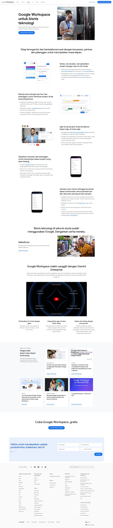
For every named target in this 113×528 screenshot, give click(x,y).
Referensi (43, 2)
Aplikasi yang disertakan (25, 474)
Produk (23, 2)
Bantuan (58, 522)
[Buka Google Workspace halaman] (8, 2)
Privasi (28, 522)
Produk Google (51, 522)
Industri (28, 2)
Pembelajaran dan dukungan (84, 474)
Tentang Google (42, 522)
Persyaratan (34, 522)
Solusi (17, 2)
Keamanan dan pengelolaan (38, 474)
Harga (37, 2)
